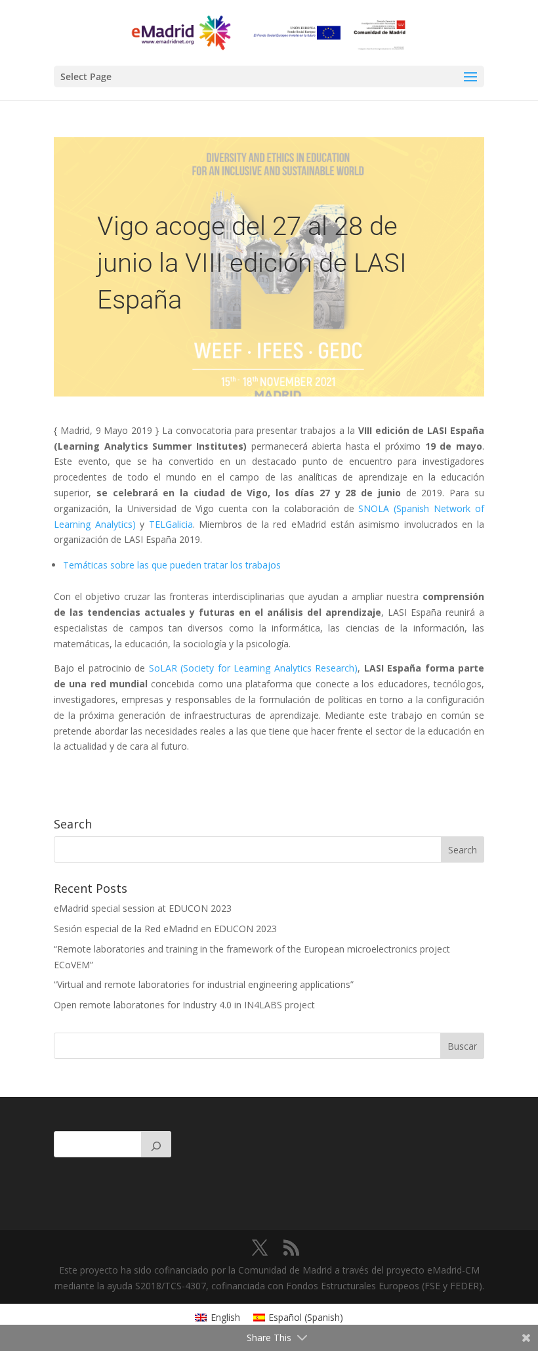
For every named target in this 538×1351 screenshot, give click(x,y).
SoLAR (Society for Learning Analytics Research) (253, 668)
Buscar (462, 1046)
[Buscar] (156, 1144)
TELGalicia (171, 524)
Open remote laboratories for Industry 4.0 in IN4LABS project (184, 1004)
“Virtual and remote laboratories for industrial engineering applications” (204, 984)
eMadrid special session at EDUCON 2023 (143, 908)
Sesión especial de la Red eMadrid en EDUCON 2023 (165, 928)
